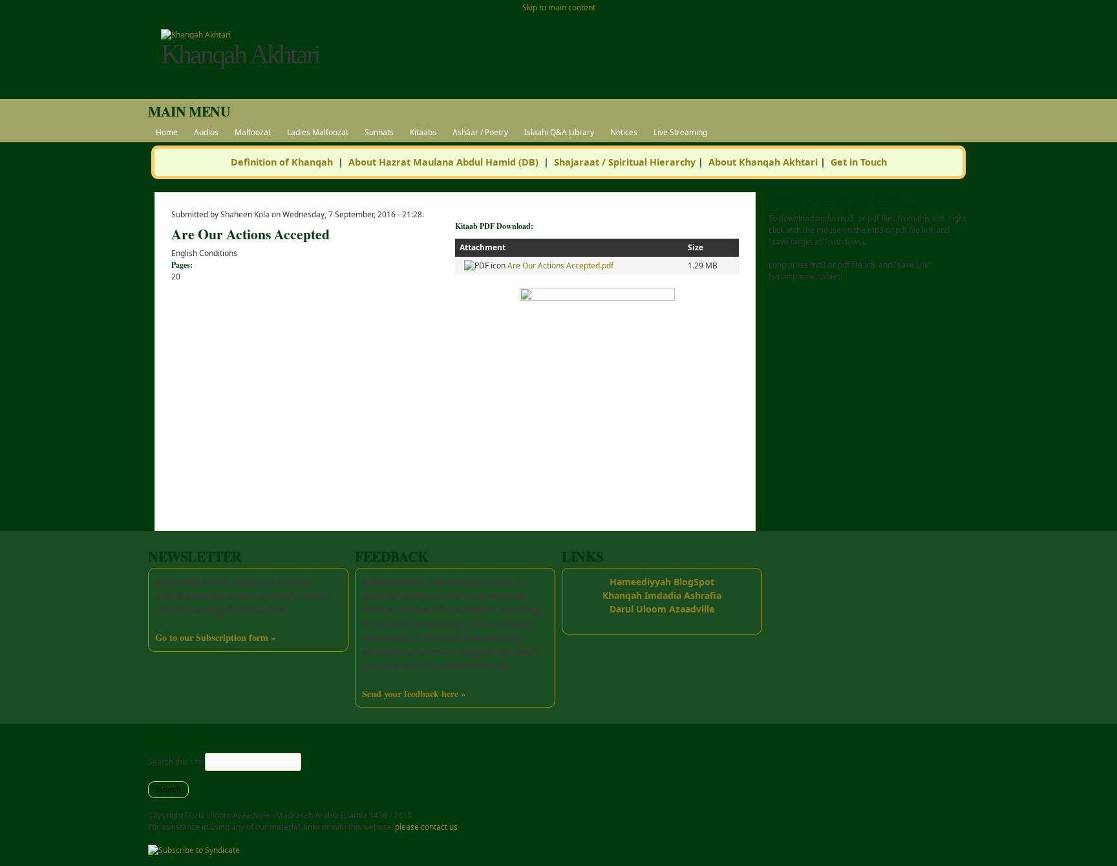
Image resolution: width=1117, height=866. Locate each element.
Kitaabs (423, 132)
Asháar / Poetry (480, 132)
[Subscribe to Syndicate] (194, 850)
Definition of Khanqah (282, 162)
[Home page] (196, 34)
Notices (623, 132)
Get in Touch (859, 162)
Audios (206, 132)
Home (167, 132)
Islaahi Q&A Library (559, 132)
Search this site (176, 761)
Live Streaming (680, 132)
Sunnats (379, 132)
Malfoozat (253, 132)
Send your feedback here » (413, 693)
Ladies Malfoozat (317, 132)
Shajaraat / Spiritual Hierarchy (625, 162)
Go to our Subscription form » (215, 637)
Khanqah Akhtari (240, 54)
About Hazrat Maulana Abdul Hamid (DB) (443, 162)
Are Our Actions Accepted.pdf (560, 265)
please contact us (426, 826)
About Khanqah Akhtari (763, 162)
